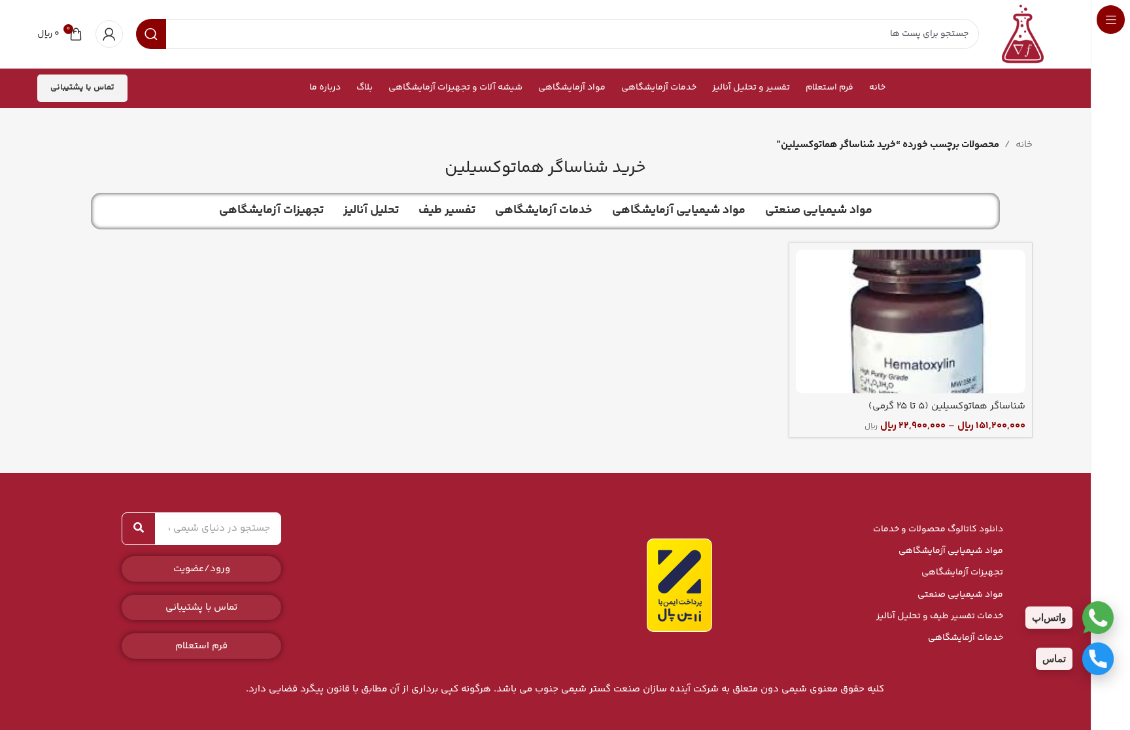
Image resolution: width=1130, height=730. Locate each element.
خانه (1024, 144)
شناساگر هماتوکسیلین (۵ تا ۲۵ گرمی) (946, 406)
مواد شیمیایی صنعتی (960, 595)
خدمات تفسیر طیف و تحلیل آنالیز (939, 616)
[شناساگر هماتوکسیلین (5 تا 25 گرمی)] (910, 321)
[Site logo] (1022, 33)
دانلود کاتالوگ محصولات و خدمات (938, 529)
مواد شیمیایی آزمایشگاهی (951, 551)
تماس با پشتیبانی (82, 87)
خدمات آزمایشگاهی (965, 638)
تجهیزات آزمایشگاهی (962, 572)
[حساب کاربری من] (109, 34)
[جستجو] (138, 528)
